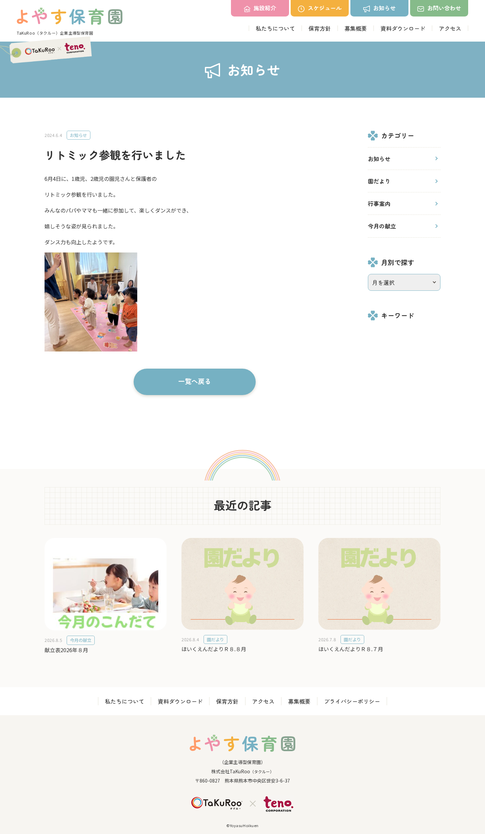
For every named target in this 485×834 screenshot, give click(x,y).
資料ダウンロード (402, 28)
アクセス (450, 28)
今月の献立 (382, 226)
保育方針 (319, 28)
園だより (379, 181)
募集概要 (355, 28)
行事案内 (379, 203)
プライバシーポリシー (352, 701)
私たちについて (275, 28)
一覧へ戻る (194, 381)
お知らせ (379, 158)
